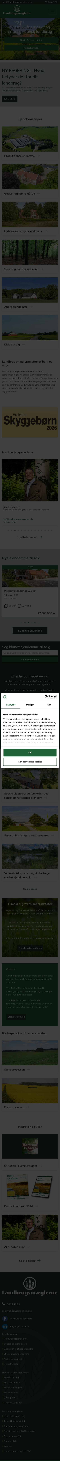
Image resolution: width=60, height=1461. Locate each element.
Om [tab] (49, 704)
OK (30, 752)
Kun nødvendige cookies (30, 762)
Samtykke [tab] (11, 704)
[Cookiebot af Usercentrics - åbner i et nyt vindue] (44, 697)
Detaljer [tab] (30, 704)
